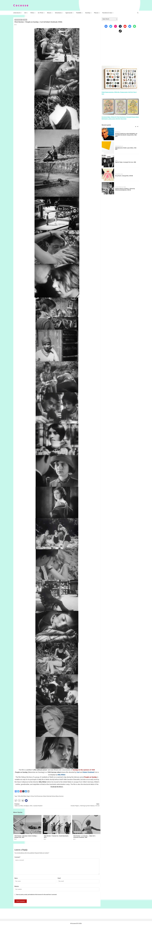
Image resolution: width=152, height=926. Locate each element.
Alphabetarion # (119, 132)
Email (59, 878)
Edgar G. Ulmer (30, 796)
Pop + (116, 147)
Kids (125, 173)
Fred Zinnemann (38, 796)
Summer (61, 796)
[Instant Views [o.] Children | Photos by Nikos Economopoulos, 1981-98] (108, 175)
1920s (19, 796)
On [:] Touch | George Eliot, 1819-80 (124, 162)
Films (32, 13)
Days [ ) (120, 187)
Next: (85, 804)
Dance (54, 832)
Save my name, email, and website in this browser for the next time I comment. (36, 894)
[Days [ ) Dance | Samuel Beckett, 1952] (108, 188)
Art (25, 13)
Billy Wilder (23, 796)
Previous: (28, 804)
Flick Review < (18, 19)
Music (49, 13)
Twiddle (78, 13)
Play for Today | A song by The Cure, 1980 (125, 148)
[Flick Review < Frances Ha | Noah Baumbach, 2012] (57, 824)
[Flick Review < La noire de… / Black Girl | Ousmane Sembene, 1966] (86, 824)
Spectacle (68, 13)
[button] (138, 12)
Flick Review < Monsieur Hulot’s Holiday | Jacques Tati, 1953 (25, 836)
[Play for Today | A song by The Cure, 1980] (108, 147)
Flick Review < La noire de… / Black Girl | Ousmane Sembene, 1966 (84, 836)
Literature (17, 13)
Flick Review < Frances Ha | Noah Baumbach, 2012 (56, 836)
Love (121, 160)
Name (16, 878)
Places (96, 13)
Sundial (84, 832)
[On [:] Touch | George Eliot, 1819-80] (108, 161)
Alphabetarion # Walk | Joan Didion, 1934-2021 (125, 135)
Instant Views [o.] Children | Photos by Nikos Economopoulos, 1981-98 (125, 175)
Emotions (58, 13)
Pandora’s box (107, 13)
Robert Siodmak (47, 796)
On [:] (116, 160)
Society (87, 13)
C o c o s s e (20, 5)
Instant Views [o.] (119, 173)
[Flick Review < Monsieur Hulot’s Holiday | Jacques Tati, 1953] (27, 824)
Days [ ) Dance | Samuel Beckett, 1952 (124, 189)
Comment (17, 857)
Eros (119, 160)
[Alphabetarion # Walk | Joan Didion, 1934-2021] (108, 134)
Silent (25, 19)
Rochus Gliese (55, 796)
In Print (40, 13)
